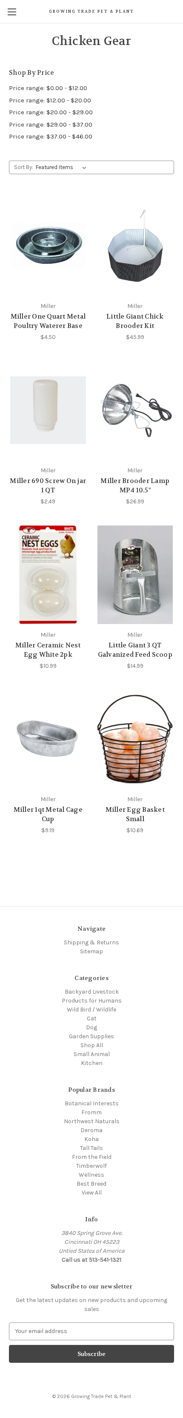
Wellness (91, 1174)
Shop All (91, 1045)
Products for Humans (92, 1000)
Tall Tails (91, 1148)
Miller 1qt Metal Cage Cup (48, 814)
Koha (91, 1139)
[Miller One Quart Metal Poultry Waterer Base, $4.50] (48, 246)
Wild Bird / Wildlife (91, 1009)
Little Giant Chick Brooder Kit (135, 321)
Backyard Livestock (92, 991)
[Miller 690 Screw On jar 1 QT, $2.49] (48, 410)
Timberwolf (91, 1165)
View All (92, 1192)
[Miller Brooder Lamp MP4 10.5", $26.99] (135, 410)
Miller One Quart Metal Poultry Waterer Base (48, 321)
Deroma (91, 1130)
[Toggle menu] (11, 11)
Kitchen (92, 1063)
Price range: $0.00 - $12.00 (48, 88)
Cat (92, 1018)
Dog (91, 1027)
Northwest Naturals (92, 1121)
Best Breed (91, 1183)
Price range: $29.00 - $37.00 (50, 124)
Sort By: (23, 167)
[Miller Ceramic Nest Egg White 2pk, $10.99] (48, 574)
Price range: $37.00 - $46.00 (50, 136)
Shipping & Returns (91, 942)
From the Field (92, 1157)
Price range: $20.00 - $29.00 (51, 112)
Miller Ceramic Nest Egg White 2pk (48, 650)
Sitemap (91, 951)
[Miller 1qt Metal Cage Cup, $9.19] (48, 739)
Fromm (91, 1112)
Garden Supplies (91, 1036)
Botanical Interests (92, 1103)
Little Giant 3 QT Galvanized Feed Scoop (135, 650)
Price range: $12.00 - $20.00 (50, 100)
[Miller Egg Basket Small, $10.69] (135, 739)
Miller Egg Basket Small (135, 814)
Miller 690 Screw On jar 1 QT (48, 486)
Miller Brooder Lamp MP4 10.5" (134, 486)
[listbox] (62, 167)
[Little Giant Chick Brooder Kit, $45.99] (135, 246)
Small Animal (92, 1054)
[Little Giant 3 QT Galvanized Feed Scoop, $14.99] (135, 574)
